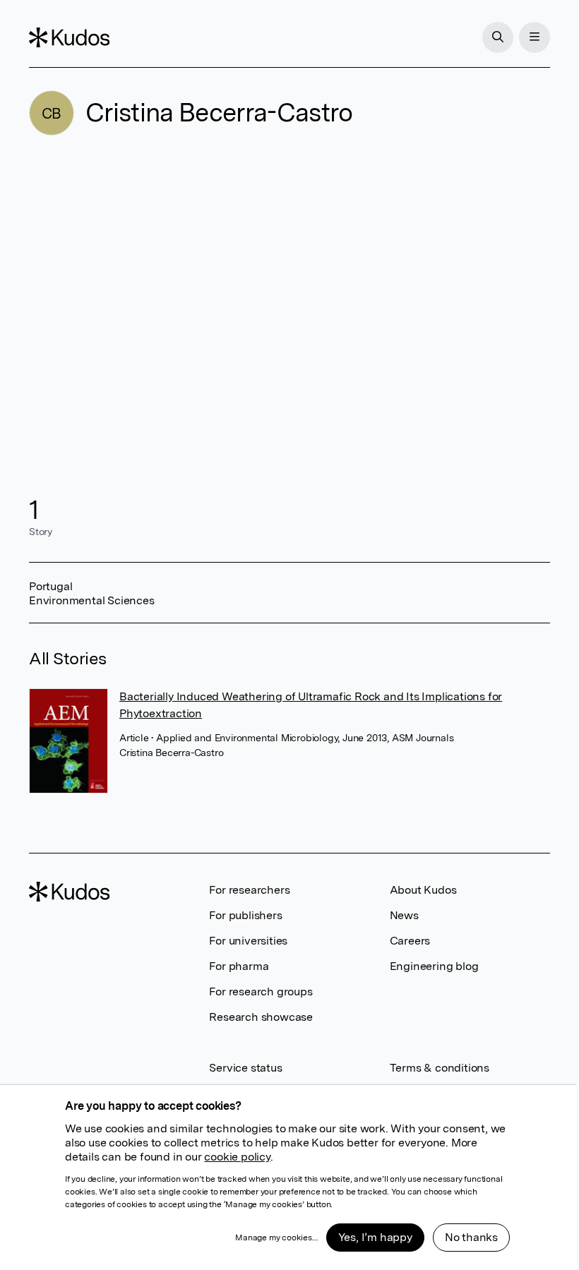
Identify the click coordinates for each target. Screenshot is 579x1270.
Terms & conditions (439, 1067)
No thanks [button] (471, 1237)
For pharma (238, 966)
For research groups (260, 991)
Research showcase (261, 1017)
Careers (410, 940)
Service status (245, 1067)
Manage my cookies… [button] (276, 1237)
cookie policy (237, 1156)
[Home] (69, 37)
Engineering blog (434, 966)
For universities (248, 940)
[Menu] (534, 37)
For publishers (245, 915)
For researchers (249, 890)
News (404, 915)
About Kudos (423, 890)
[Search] (497, 37)
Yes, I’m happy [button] (375, 1237)
